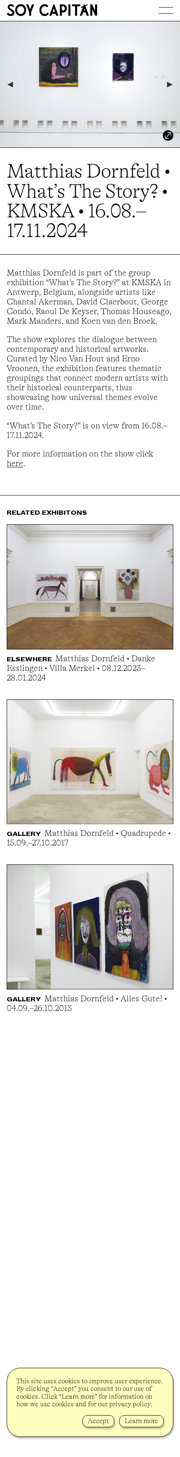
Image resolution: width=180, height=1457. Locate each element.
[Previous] (10, 84)
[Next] (170, 84)
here (15, 463)
